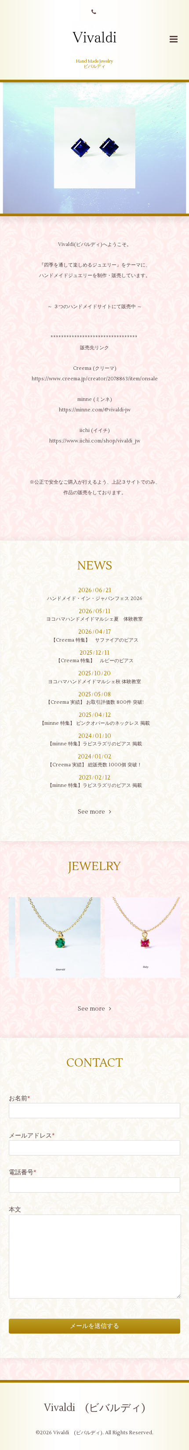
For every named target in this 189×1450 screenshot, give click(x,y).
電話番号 (22, 1172)
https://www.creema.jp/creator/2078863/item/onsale (95, 379)
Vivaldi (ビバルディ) (94, 1408)
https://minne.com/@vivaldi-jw (95, 410)
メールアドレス (32, 1135)
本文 (15, 1209)
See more (93, 812)
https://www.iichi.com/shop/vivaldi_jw (94, 441)
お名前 (19, 1098)
